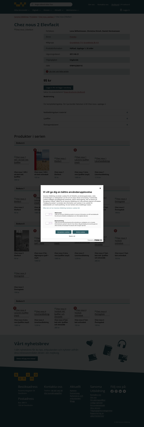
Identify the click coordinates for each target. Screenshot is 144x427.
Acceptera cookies (63, 232)
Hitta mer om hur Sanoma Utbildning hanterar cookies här (61, 208)
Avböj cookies (80, 232)
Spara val (72, 236)
